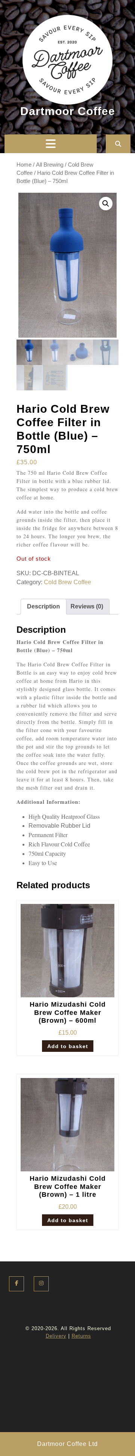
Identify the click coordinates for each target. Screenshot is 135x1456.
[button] (105, 203)
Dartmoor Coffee (67, 111)
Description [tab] (43, 606)
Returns (81, 1336)
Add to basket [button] (67, 1046)
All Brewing (49, 165)
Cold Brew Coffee (67, 582)
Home (24, 165)
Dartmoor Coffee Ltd (67, 1444)
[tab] (50, 143)
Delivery (56, 1336)
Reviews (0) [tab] (86, 606)
